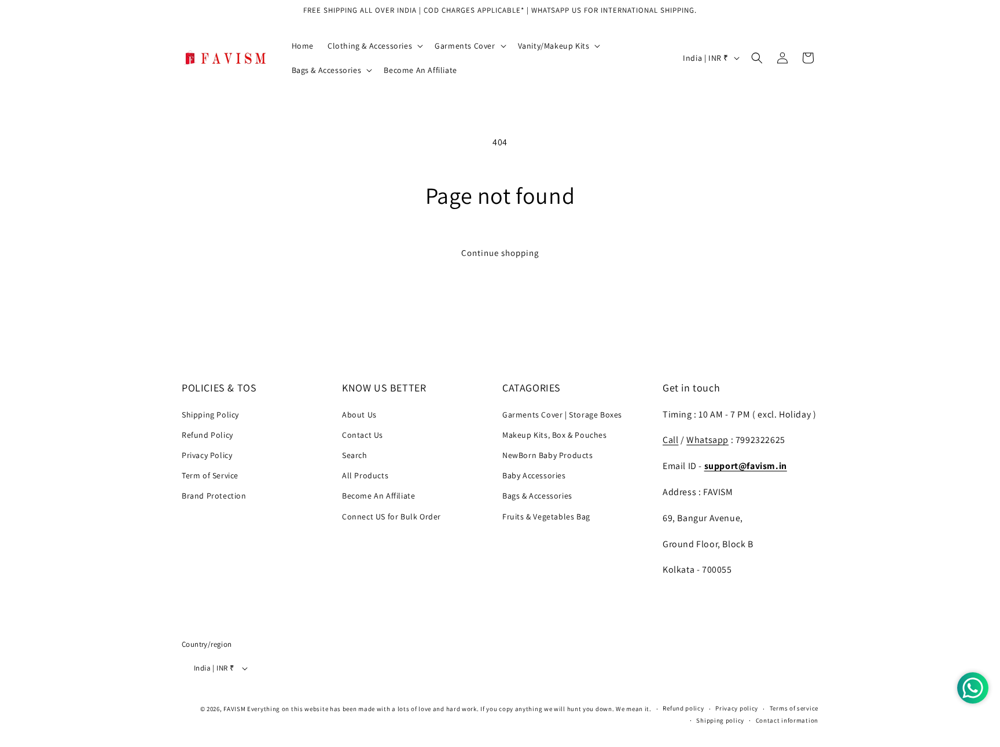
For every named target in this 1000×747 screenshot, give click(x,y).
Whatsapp (707, 440)
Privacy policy (736, 708)
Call (670, 440)
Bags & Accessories (537, 495)
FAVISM (234, 709)
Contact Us (362, 435)
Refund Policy (207, 435)
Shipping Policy (210, 414)
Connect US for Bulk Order (391, 516)
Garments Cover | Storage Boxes (562, 414)
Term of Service (210, 475)
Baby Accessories (534, 475)
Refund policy (683, 708)
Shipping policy (720, 720)
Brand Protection (214, 495)
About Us (359, 414)
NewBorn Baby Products (547, 455)
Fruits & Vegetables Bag (546, 516)
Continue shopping (500, 252)
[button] (374, 46)
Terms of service (794, 708)
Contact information (787, 720)
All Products (365, 475)
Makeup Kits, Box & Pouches (554, 435)
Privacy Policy (207, 455)
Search (354, 455)
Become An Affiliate (378, 495)
